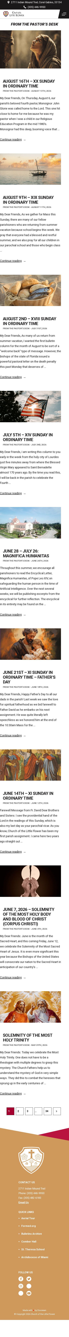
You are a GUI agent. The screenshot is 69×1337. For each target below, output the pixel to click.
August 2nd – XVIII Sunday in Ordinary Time (29, 321)
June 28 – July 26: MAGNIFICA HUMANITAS (26, 553)
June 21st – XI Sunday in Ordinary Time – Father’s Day (29, 677)
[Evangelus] (20, 1293)
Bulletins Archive (31, 1233)
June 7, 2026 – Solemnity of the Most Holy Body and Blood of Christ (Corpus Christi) (28, 916)
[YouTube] (28, 1293)
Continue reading (13, 139)
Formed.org (28, 1225)
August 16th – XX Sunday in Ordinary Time (29, 83)
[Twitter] (28, 1278)
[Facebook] (20, 1278)
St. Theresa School (33, 1249)
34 (46, 1111)
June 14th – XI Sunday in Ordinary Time (28, 796)
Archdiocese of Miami (34, 1257)
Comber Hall (28, 1241)
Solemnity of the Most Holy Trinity (27, 1037)
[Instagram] (20, 1286)
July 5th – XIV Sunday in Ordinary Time (28, 437)
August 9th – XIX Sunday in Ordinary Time (28, 200)
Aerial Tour (28, 1218)
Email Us (23, 1202)
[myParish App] (28, 1286)
